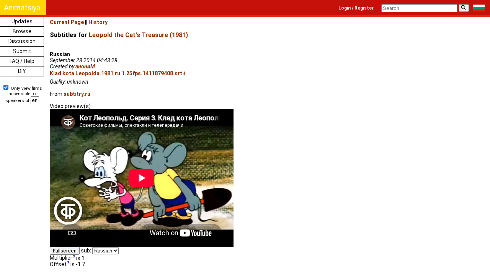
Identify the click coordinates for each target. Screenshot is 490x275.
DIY (22, 71)
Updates (22, 21)
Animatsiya (22, 7)
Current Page (67, 22)
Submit (22, 51)
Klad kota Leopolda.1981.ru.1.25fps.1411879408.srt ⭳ (117, 73)
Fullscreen (65, 251)
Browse (22, 31)
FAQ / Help (22, 61)
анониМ (85, 66)
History (98, 22)
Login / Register (356, 8)
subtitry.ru (77, 94)
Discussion (22, 41)
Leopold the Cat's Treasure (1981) (138, 35)
